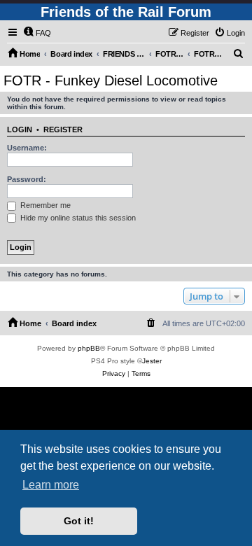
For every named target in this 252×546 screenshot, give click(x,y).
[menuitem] (37, 32)
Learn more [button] (50, 485)
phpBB (89, 348)
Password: (26, 179)
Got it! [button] (79, 520)
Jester (152, 361)
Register (63, 129)
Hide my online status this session (77, 218)
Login (19, 129)
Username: (27, 148)
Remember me (44, 205)
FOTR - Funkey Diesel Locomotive (111, 80)
